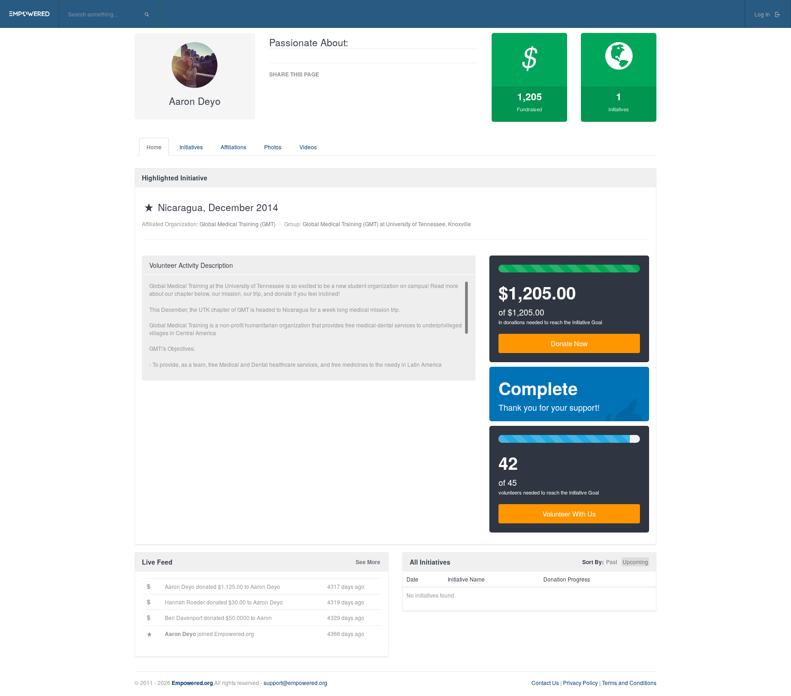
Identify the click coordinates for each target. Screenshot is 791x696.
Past (611, 562)
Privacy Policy (581, 682)
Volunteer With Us (569, 513)
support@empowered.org (295, 682)
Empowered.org (192, 683)
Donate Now (569, 343)
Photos (273, 147)
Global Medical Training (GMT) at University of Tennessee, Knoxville (387, 224)
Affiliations (233, 147)
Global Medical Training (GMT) (238, 224)
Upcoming (635, 562)
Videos (308, 147)
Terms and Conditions (629, 682)
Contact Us (545, 682)
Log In (762, 14)
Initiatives (191, 147)
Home (154, 147)
